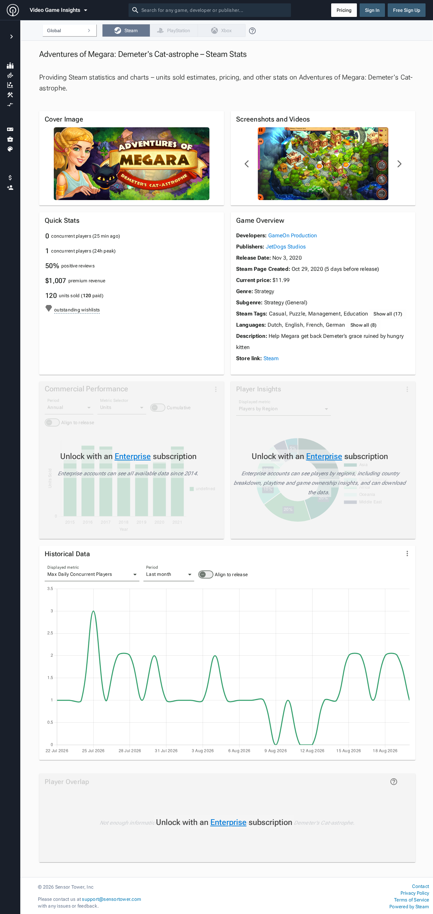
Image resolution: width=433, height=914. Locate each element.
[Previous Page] (247, 164)
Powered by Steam (409, 906)
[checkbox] (126, 30)
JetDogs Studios (286, 246)
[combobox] (214, 10)
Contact (420, 886)
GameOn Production (292, 235)
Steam (271, 358)
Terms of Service (411, 899)
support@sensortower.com (111, 899)
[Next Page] (399, 164)
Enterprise (133, 456)
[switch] (205, 574)
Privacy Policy (415, 893)
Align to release (231, 574)
